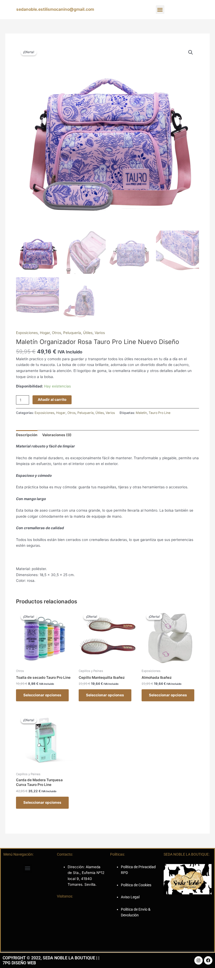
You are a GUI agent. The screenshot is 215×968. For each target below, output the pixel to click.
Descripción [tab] (26, 435)
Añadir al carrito (52, 399)
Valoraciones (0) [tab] (57, 435)
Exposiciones (27, 333)
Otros (56, 333)
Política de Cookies (136, 885)
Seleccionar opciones (42, 695)
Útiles (88, 333)
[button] (160, 9)
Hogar (45, 333)
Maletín (141, 413)
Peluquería (72, 333)
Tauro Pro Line (159, 413)
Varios (100, 333)
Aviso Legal (130, 897)
